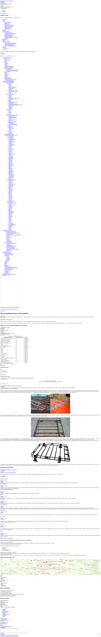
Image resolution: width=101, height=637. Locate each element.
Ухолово (10, 226)
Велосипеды (7, 271)
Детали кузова (11, 128)
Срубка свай (7, 74)
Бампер (8, 257)
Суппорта (10, 132)
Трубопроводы (11, 105)
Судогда (10, 199)
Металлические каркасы (11, 246)
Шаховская (11, 170)
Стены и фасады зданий (13, 124)
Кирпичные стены (8, 58)
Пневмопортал (3, 2)
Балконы (6, 75)
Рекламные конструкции (13, 90)
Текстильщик (11, 149)
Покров (10, 195)
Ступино (10, 146)
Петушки (10, 194)
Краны (8, 235)
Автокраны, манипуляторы (12, 232)
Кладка (6, 72)
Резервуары (11, 108)
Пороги (10, 131)
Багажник (8, 258)
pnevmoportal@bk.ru (4, 622)
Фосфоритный (11, 158)
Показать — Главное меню (5, 17)
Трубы (10, 92)
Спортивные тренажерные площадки (15, 104)
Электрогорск (11, 174)
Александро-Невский (13, 202)
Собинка (10, 197)
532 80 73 (3, 8)
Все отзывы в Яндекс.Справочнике (6, 538)
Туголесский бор (12, 153)
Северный (11, 137)
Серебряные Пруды (12, 139)
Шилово (10, 229)
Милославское (11, 212)
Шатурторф (11, 169)
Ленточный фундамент (9, 66)
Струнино (10, 198)
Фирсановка (11, 156)
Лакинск (10, 191)
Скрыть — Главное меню (14, 17)
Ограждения (11, 88)
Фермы (10, 106)
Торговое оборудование (13, 91)
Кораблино (11, 211)
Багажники (11, 126)
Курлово (10, 190)
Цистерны (8, 240)
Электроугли (11, 176)
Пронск (10, 215)
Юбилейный (11, 177)
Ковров (10, 187)
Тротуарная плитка (12, 123)
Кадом (10, 209)
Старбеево (11, 145)
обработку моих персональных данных (14, 385)
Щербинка (11, 172)
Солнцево (10, 142)
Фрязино (10, 159)
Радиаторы (7, 272)
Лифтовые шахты (10, 245)
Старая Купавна (12, 144)
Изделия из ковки (12, 86)
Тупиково (10, 154)
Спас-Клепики (11, 223)
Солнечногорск (11, 141)
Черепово (10, 163)
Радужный (11, 196)
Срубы (10, 118)
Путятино (10, 216)
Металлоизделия (10, 83)
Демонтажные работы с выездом (10, 79)
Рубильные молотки (8, 28)
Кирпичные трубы (8, 77)
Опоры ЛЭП (11, 102)
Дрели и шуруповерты (9, 26)
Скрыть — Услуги (11, 55)
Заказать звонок (3, 13)
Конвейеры (11, 99)
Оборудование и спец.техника (10, 231)
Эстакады (10, 107)
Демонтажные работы (9, 32)
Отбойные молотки (8, 22)
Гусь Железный (11, 204)
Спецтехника (9, 114)
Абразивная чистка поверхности (10, 33)
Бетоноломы (7, 24)
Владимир (11, 181)
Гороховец (11, 183)
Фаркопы (10, 133)
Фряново (10, 160)
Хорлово (10, 161)
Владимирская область (11, 179)
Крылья (10, 112)
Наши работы (5, 39)
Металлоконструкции (11, 94)
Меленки (10, 192)
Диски (10, 111)
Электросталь (11, 175)
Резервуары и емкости (11, 248)
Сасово (10, 221)
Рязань (10, 218)
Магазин (4, 29)
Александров (11, 180)
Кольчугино (11, 188)
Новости (4, 40)
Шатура (10, 168)
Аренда (4, 20)
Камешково (11, 184)
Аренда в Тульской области (9, 45)
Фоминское (11, 157)
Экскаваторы (9, 241)
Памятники (11, 122)
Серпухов (10, 140)
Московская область (10, 80)
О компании (5, 19)
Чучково (10, 227)
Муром (10, 193)
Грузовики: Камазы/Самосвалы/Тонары (14, 234)
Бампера (10, 127)
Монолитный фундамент (9, 67)
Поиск (1, 4)
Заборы (6, 76)
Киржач (10, 186)
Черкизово (11, 164)
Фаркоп (8, 259)
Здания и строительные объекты (12, 115)
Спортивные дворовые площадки (13, 249)
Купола (10, 100)
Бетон (6, 59)
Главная (1, 51)
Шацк (10, 228)
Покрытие (6, 63)
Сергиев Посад (11, 138)
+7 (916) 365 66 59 (3, 577)
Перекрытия (7, 60)
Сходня (10, 147)
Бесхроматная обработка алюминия (11, 37)
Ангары (10, 95)
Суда (7, 238)
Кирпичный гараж (8, 78)
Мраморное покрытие (13, 121)
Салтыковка (11, 136)
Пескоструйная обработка (21, 51)
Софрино (10, 143)
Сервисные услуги (6, 30)
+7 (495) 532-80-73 (3, 619)
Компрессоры (7, 23)
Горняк (10, 203)
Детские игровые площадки (14, 98)
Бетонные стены (12, 116)
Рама (10, 113)
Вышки (10, 96)
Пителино (10, 214)
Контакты (4, 46)
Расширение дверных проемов (12, 69)
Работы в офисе (7, 71)
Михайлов (11, 213)
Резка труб (6, 38)
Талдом (10, 148)
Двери (6, 262)
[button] (8, 469)
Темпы (10, 150)
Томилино (11, 151)
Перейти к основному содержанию (6, 0)
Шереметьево (11, 171)
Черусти (10, 166)
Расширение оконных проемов (12, 70)
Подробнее (2, 310)
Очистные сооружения (13, 103)
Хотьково (10, 162)
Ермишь (10, 206)
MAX (4, 10)
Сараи (10, 220)
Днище (10, 130)
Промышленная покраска (9, 34)
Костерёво (11, 189)
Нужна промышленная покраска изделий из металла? (10, 307)
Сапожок (10, 219)
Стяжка (6, 65)
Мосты (10, 120)
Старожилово (11, 225)
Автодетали (7, 255)
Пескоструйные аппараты (9, 25)
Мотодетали (9, 109)
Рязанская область (10, 201)
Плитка (6, 73)
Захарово (10, 208)
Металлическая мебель (13, 87)
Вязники (10, 182)
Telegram (4, 11)
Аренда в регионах (6, 41)
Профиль (10, 89)
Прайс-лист (7, 48)
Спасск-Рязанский (12, 224)
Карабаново (11, 185)
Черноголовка (11, 165)
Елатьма (10, 205)
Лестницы (8, 244)
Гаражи (10, 97)
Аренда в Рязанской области (10, 44)
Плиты (6, 62)
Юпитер (10, 178)
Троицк (10, 152)
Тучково (10, 155)
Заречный (10, 207)
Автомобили (28, 51)
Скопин (10, 222)
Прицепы (8, 236)
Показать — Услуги (3, 55)
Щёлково (10, 173)
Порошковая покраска (9, 35)
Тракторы (8, 239)
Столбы (6, 64)
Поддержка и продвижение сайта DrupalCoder (8, 636)
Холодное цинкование (9, 36)
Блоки (6, 61)
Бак (9, 110)
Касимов (10, 210)
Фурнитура (11, 93)
